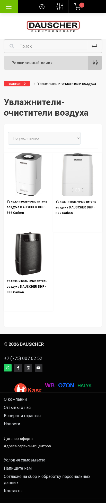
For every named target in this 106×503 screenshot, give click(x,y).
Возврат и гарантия (22, 415)
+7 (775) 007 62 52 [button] (23, 358)
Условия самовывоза (24, 460)
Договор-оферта (18, 439)
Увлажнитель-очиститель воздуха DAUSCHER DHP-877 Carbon (76, 207)
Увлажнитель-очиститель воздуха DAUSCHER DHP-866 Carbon (27, 207)
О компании (15, 399)
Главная (14, 84)
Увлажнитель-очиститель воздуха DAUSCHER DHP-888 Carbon (27, 286)
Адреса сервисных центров (27, 446)
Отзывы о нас (17, 407)
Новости (12, 423)
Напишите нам (18, 468)
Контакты (13, 490)
